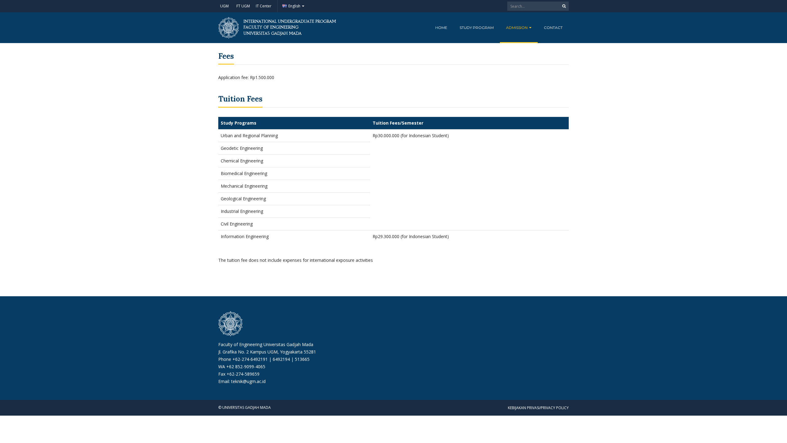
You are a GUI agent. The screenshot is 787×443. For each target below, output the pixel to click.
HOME (441, 27)
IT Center (263, 6)
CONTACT (553, 27)
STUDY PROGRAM (477, 27)
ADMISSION (517, 27)
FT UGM (243, 6)
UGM (224, 6)
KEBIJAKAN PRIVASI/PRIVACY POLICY (538, 407)
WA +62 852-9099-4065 (241, 366)
